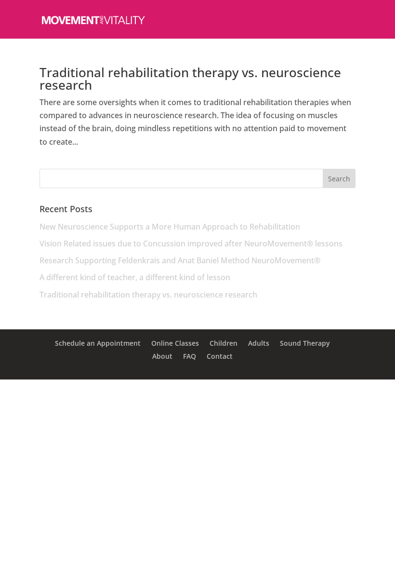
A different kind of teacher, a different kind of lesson (135, 277)
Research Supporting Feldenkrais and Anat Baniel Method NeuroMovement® (180, 260)
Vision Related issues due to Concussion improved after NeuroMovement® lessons (191, 243)
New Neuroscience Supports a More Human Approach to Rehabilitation (170, 226)
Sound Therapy (305, 343)
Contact (220, 356)
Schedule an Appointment (98, 343)
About (162, 356)
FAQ (189, 356)
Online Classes (175, 343)
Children (223, 343)
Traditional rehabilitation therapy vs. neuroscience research (190, 79)
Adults (258, 343)
